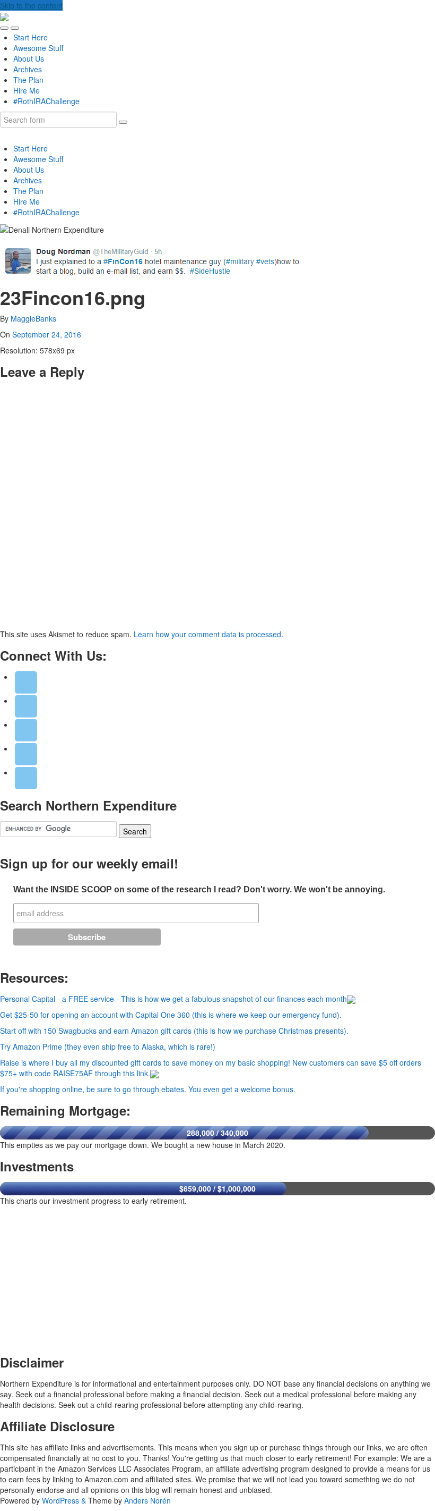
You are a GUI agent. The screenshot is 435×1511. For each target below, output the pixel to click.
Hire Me (26, 90)
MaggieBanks (33, 318)
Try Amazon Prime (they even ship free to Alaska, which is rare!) (107, 1046)
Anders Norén (147, 1500)
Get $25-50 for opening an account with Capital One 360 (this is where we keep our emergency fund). (171, 1014)
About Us (28, 58)
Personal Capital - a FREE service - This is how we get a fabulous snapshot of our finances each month (173, 998)
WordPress (60, 1500)
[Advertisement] (79, 1277)
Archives (27, 69)
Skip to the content (31, 5)
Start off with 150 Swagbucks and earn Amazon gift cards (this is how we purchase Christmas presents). (174, 1030)
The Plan (28, 79)
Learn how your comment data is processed (207, 634)
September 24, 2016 (46, 334)
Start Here (30, 37)
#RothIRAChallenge (46, 101)
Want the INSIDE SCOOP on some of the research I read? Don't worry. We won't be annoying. (199, 889)
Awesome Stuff (38, 48)
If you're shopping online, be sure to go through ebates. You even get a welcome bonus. (147, 1089)
